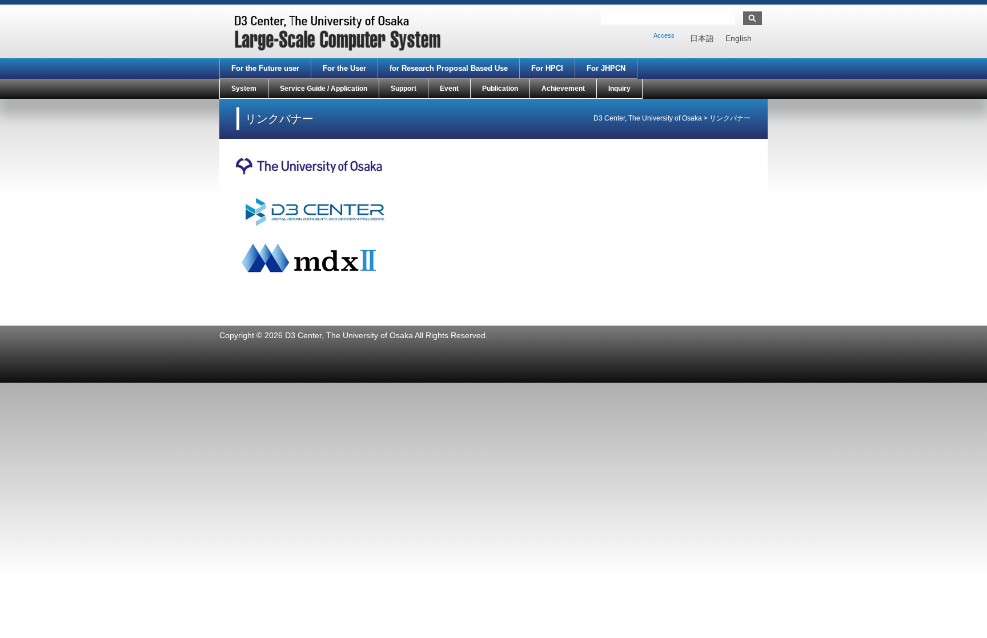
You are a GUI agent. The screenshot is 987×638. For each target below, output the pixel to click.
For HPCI (547, 68)
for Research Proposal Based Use (449, 68)
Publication (500, 89)
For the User (344, 68)
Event (449, 89)
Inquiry (619, 89)
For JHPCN (606, 68)
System (243, 89)
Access (664, 35)
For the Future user (265, 68)
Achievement (563, 89)
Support (403, 89)
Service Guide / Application (323, 89)
